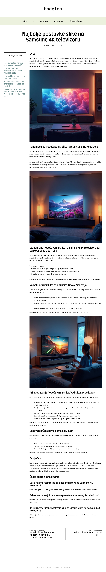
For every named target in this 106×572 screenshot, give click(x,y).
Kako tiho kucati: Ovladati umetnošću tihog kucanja (13, 71)
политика (58, 21)
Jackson (59, 45)
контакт (44, 21)
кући (24, 21)
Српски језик (76, 21)
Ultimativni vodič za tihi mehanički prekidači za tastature (14, 84)
